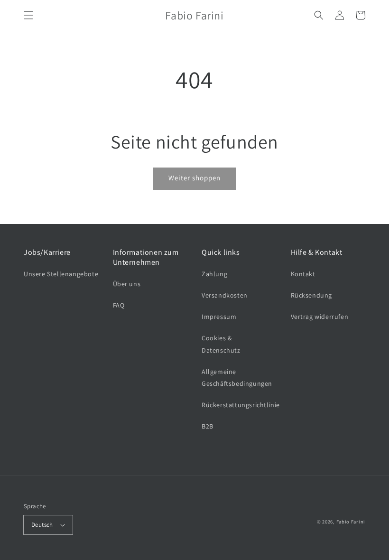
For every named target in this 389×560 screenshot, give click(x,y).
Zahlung (214, 274)
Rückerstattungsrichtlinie (241, 405)
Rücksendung (312, 295)
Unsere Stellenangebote (61, 274)
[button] (28, 15)
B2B (207, 426)
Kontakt (303, 274)
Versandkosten (225, 295)
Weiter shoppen (194, 177)
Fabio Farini (350, 521)
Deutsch (42, 525)
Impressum (219, 316)
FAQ (119, 305)
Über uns (127, 284)
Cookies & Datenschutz (221, 344)
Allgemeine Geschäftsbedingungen (237, 377)
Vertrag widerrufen (320, 316)
